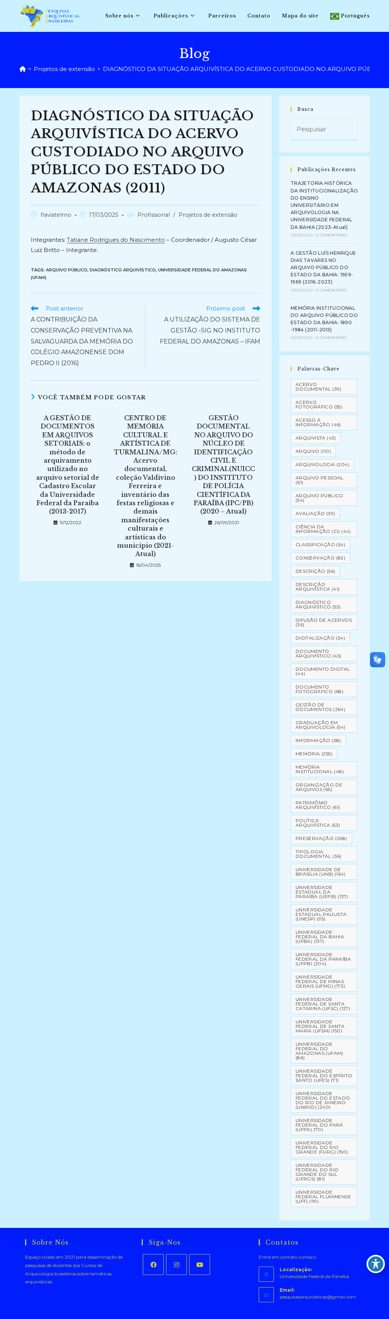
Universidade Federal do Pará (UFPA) (319, 1124)
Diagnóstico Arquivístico (123, 270)
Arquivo (313, 451)
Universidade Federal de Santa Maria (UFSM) (320, 1026)
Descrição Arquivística (318, 586)
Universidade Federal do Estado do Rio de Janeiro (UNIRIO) (323, 1100)
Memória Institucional (320, 769)
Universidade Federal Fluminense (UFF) (323, 1196)
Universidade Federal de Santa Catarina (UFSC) (323, 1003)
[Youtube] (199, 1264)
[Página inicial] (22, 68)
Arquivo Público (66, 270)
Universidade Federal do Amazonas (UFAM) (319, 1051)
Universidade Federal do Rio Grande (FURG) (322, 1147)
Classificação (320, 544)
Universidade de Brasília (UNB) (321, 872)
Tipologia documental (319, 854)
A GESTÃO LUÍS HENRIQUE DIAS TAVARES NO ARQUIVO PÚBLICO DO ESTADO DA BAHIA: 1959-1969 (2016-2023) (323, 267)
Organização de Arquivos (319, 787)
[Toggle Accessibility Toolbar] (376, 1264)
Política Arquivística (318, 823)
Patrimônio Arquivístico (318, 805)
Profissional (154, 214)
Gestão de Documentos (320, 707)
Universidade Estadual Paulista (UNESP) (321, 914)
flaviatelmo (56, 214)
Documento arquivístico (319, 653)
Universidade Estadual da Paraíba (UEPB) (322, 891)
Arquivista (316, 438)
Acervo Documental (319, 386)
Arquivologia (322, 464)
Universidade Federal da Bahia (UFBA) (320, 936)
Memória (314, 753)
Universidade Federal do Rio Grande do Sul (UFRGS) (317, 1172)
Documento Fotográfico (319, 689)
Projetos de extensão (208, 214)
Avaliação (315, 513)
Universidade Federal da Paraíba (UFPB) (323, 959)
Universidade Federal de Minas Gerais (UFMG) (320, 981)
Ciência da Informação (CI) (323, 529)
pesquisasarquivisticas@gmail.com (318, 1297)
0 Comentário (331, 235)
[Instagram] (176, 1264)
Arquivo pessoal (320, 480)
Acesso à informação (318, 422)
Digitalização (320, 638)
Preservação (321, 838)
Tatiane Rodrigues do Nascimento (116, 239)
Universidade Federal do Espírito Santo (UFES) (324, 1075)
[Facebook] (153, 1264)
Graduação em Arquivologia (321, 725)
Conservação (320, 558)
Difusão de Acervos (324, 622)
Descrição (315, 571)
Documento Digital (323, 671)
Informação (318, 740)
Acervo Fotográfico (319, 404)
